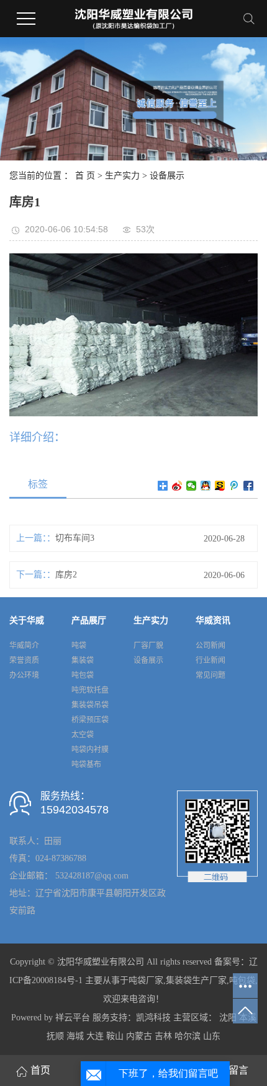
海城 (75, 1036)
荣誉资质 (24, 660)
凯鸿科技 (153, 1017)
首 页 (85, 175)
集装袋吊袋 (90, 705)
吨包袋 (82, 675)
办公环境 (24, 675)
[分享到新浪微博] (177, 486)
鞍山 (115, 1036)
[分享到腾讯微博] (234, 486)
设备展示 (167, 175)
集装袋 (82, 660)
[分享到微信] (191, 486)
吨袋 (78, 645)
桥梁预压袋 (90, 720)
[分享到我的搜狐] (220, 486)
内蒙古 (139, 1036)
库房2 (66, 574)
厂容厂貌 (148, 645)
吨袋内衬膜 (90, 749)
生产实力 (122, 175)
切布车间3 (74, 538)
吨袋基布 (86, 764)
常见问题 (210, 675)
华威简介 (24, 645)
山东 (211, 1036)
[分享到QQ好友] (206, 486)
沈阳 (228, 1017)
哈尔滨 (187, 1036)
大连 (95, 1036)
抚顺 (55, 1036)
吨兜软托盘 (90, 690)
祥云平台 (72, 1017)
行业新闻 (210, 660)
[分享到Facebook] (248, 486)
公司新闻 (210, 645)
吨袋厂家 (146, 980)
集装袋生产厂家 (196, 980)
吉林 (163, 1036)
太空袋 (82, 734)
